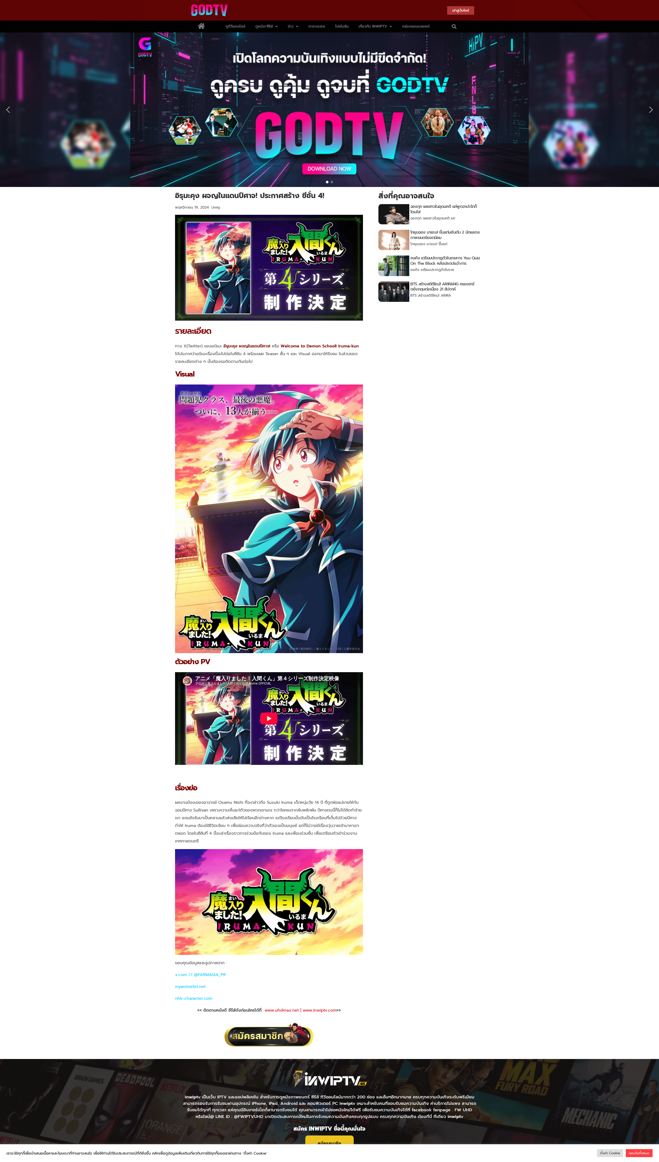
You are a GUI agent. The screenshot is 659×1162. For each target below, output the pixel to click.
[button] (454, 26)
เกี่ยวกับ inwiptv (373, 26)
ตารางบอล (316, 26)
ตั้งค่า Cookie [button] (610, 1153)
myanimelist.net (190, 987)
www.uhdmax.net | (284, 1010)
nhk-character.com (193, 998)
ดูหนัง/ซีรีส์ (264, 26)
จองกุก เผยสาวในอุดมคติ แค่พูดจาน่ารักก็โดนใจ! (443, 209)
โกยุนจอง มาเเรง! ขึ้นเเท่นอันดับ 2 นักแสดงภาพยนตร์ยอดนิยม (445, 235)
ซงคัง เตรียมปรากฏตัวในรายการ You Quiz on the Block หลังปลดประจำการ (445, 261)
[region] (329, 109)
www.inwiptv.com (319, 1010)
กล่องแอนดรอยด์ (416, 26)
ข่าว (290, 26)
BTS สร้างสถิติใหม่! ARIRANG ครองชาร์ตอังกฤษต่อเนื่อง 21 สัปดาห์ (442, 287)
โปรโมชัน (342, 26)
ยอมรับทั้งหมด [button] (639, 1153)
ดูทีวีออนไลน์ (235, 26)
